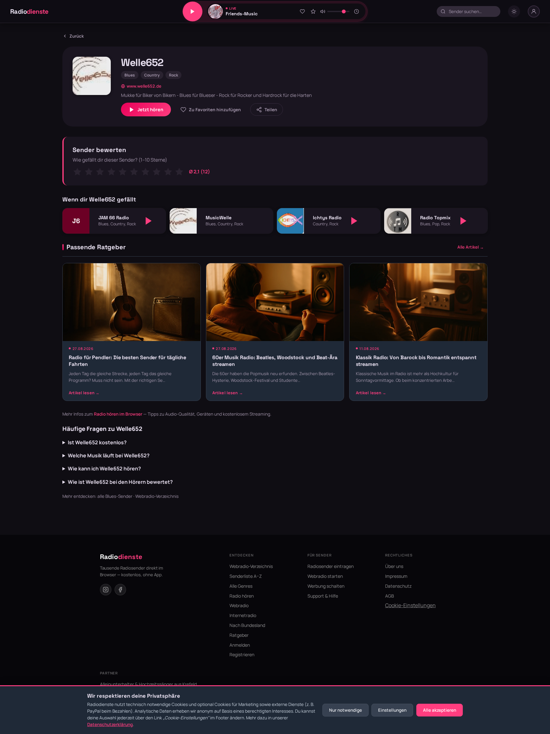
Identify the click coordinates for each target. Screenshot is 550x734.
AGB (389, 596)
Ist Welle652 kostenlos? (97, 442)
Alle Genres (240, 586)
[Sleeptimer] (357, 11)
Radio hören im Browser (118, 414)
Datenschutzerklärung (110, 724)
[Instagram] (105, 589)
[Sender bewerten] (313, 11)
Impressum (396, 576)
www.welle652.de (144, 86)
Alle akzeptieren (439, 710)
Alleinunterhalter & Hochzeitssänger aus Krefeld (148, 684)
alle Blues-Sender (114, 496)
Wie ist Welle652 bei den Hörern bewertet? (120, 481)
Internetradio (242, 615)
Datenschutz (398, 586)
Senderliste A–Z (245, 576)
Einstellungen (392, 710)
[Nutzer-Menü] (534, 11)
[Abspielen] (148, 221)
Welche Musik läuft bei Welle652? (109, 455)
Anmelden (239, 645)
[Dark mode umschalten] (514, 11)
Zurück (76, 36)
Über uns (394, 566)
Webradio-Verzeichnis (157, 496)
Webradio (239, 605)
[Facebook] (120, 589)
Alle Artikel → (470, 247)
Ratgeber (239, 635)
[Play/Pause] (192, 11)
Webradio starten (325, 576)
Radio (29, 11)
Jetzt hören (150, 109)
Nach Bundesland (247, 625)
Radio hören (241, 596)
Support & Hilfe (322, 596)
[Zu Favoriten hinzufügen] (302, 11)
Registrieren (241, 654)
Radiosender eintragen (330, 566)
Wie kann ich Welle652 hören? (104, 468)
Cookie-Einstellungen (410, 605)
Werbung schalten (325, 586)
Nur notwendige (345, 710)
